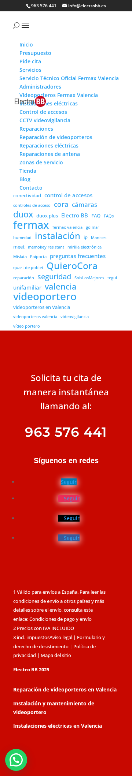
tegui (112, 277)
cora (61, 204)
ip (86, 237)
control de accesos (68, 195)
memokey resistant (46, 247)
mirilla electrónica (84, 247)
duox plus (47, 215)
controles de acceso (32, 205)
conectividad (27, 195)
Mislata (20, 256)
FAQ (95, 215)
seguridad (54, 276)
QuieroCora (72, 265)
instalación (57, 236)
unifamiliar (27, 287)
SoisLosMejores (89, 277)
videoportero (45, 296)
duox (23, 214)
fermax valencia (67, 227)
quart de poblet (28, 267)
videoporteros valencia (35, 316)
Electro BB (74, 215)
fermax (31, 225)
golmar (92, 227)
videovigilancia (74, 316)
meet (19, 246)
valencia (61, 286)
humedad (22, 237)
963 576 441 (43, 6)
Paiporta (38, 256)
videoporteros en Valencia (41, 307)
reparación (23, 277)
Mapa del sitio (56, 655)
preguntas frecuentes (78, 256)
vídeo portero (26, 326)
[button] (16, 760)
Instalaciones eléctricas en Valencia (57, 725)
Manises (98, 237)
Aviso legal (61, 637)
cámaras (84, 204)
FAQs (109, 216)
